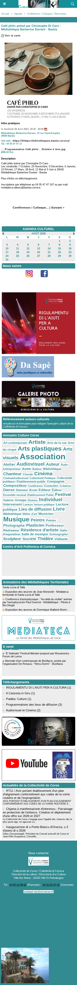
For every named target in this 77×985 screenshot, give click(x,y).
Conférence (35, 485)
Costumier (51, 485)
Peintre (38, 520)
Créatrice (65, 485)
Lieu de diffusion (35, 509)
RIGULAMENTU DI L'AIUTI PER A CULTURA (36, 687)
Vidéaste (61, 539)
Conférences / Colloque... (31, 207)
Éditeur (57, 490)
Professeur (55, 525)
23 (70, 252)
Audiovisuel (30, 464)
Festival (63, 494)
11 (17, 248)
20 (38, 252)
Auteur (52, 464)
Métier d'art (30, 513)
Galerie (8, 500)
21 (49, 252)
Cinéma (43, 473)
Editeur (44, 490)
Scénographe (58, 534)
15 (59, 248)
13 (38, 248)
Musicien (45, 514)
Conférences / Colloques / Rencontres (46, 13)
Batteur (37, 468)
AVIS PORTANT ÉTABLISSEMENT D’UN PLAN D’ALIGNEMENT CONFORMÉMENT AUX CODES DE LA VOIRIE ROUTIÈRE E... (37, 802)
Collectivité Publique (43, 478)
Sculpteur (12, 539)
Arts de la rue (56, 443)
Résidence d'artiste (40, 530)
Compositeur (15, 485)
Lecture (28, 504)
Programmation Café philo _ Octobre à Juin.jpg (35, 149)
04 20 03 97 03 (51, 884)
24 (7, 255)
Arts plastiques (40, 448)
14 (49, 248)
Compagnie (55, 481)
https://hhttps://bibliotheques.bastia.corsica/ (41, 140)
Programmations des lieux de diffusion (31, 704)
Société (29, 539)
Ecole (33, 490)
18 (17, 252)
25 (17, 255)
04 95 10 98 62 (18, 884)
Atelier (9, 464)
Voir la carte (12, 35)
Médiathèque (12, 514)
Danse (9, 490)
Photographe (14, 525)
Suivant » (57, 207)
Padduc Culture (16, 699)
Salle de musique (35, 534)
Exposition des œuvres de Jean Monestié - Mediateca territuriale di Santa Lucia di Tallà (35, 591)
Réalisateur (11, 530)
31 (7, 259)
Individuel (50, 499)
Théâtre (45, 538)
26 (28, 255)
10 (7, 248)
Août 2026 (39, 233)
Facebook (46, 279)
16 (70, 248)
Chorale (28, 474)
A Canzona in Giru (18, 693)
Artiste (37, 442)
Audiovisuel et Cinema (21, 710)
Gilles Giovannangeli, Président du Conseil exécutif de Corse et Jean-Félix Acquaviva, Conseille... (36, 835)
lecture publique (44, 504)
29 (59, 255)
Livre (59, 509)
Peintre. (51, 520)
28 (49, 255)
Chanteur (12, 474)
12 (28, 248)
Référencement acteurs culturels (26, 419)
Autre (26, 469)
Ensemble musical (14, 494)
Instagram (31, 279)
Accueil (5, 13)
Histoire (33, 500)
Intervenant (12, 504)
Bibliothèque (52, 469)
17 (7, 252)
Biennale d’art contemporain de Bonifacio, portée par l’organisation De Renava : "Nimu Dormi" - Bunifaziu (34, 660)
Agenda (18, 13)
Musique (16, 519)
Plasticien (35, 525)
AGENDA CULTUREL (38, 229)
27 (38, 255)
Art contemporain (15, 442)
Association (42, 456)
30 (70, 255)
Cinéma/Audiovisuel (15, 478)
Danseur (22, 490)
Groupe (20, 500)
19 (28, 252)
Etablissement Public (40, 494)
